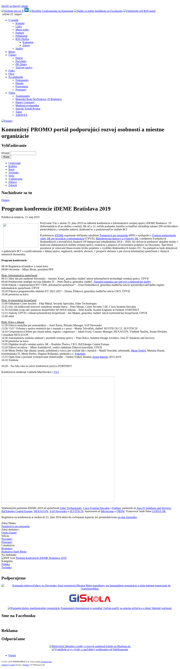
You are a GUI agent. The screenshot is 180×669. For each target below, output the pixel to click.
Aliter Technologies (71, 508)
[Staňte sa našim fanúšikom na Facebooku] (98, 10)
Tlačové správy (24, 67)
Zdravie (12, 185)
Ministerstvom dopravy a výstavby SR (117, 238)
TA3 (56, 371)
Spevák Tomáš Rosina (27, 108)
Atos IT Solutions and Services (153, 508)
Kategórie (27, 42)
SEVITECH (76, 511)
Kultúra (12, 166)
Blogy (11, 51)
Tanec (18, 111)
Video (11, 92)
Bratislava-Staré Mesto (14, 551)
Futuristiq (80, 353)
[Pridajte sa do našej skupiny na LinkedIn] (26, 10)
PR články (21, 64)
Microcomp (107, 511)
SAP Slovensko (58, 511)
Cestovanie (14, 163)
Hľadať (6, 153)
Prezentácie (21, 86)
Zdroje (26, 45)
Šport (11, 169)
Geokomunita (46, 662)
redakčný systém (8, 665)
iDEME (59, 235)
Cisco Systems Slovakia (96, 508)
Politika (5, 564)
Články (12, 54)
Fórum (12, 655)
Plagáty (19, 83)
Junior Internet (100, 356)
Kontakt (19, 23)
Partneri (19, 32)
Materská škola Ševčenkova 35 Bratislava (38, 99)
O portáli (13, 20)
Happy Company (25, 102)
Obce (11, 73)
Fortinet (116, 508)
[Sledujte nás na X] (12, 10)
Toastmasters (22, 95)
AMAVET (21, 114)
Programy (20, 89)
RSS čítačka (22, 39)
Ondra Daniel (9, 532)
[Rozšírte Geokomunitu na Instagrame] (51, 10)
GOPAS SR (159, 511)
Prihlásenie (21, 35)
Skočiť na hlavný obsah (14, 6)
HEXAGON (41, 511)
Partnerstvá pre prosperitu (114, 235)
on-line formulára (127, 517)
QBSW (120, 511)
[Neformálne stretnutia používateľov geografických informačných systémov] (90, 602)
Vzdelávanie (15, 178)
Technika (13, 172)
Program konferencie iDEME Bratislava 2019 (41, 557)
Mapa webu (22, 29)
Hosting (26, 665)
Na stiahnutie (15, 77)
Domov (5, 200)
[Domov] (7, 120)
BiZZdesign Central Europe (16, 511)
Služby (19, 48)
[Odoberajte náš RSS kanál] (139, 10)
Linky (18, 26)
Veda (11, 175)
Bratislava (6, 548)
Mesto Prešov (138, 350)
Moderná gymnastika (27, 105)
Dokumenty (22, 80)
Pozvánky (21, 61)
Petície (19, 58)
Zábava (12, 182)
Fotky (11, 70)
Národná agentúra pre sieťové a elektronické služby (122, 281)
